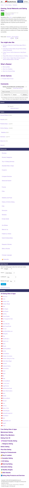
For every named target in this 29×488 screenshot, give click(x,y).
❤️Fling (3, 336)
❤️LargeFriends (5, 386)
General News (15, 36)
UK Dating (5, 461)
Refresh (25, 94)
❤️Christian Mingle (5, 304)
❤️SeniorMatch (4, 415)
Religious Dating (7, 444)
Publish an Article (6, 234)
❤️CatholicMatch (5, 353)
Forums (4, 187)
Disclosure (21, 484)
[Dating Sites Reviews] (10, 2)
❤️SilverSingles (4, 311)
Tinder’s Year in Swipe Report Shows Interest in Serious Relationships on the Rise (14, 58)
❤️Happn (3, 373)
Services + (5, 136)
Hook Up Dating (7, 464)
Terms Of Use (9, 484)
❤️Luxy (3, 321)
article (10, 17)
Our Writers (5, 225)
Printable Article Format (7, 78)
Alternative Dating (6, 467)
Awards (3, 119)
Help (2, 145)
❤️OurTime (4, 405)
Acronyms (4, 210)
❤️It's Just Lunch (5, 383)
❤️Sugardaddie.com (6, 420)
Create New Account (18, 88)
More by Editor (6, 67)
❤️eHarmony (4, 296)
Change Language (7, 255)
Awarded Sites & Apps (8, 166)
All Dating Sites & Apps (8, 294)
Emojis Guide (5, 219)
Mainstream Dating (7, 432)
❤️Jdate (3, 306)
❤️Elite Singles (4, 309)
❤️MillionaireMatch (5, 398)
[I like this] (11, 38)
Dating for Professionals (8, 452)
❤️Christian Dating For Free (7, 358)
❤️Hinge (3, 378)
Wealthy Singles (7, 470)
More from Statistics (7, 69)
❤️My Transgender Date (7, 319)
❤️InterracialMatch (5, 381)
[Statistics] (2, 15)
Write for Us (5, 229)
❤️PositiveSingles (5, 410)
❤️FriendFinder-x (5, 338)
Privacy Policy (16, 484)
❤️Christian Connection (6, 356)
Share (20, 1)
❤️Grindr (3, 371)
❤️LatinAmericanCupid (6, 388)
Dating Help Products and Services (13, 475)
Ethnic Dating (5, 447)
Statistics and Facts (7, 198)
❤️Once (3, 403)
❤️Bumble (3, 351)
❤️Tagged (3, 423)
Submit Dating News (7, 238)
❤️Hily (2, 376)
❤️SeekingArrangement (6, 413)
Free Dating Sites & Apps (9, 429)
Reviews (4, 153)
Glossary (4, 214)
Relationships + (6, 124)
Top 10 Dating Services (8, 161)
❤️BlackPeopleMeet (6, 348)
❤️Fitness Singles (5, 316)
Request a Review (7, 244)
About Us (4, 141)
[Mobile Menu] (1, 2)
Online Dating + (6, 128)
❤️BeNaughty (4, 333)
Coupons (4, 170)
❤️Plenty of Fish (5, 408)
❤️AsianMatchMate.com (7, 331)
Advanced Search (6, 180)
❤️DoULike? (4, 363)
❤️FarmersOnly (5, 368)
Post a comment (6, 91)
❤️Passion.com (4, 341)
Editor (12, 13)
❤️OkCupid (3, 400)
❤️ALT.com (3, 328)
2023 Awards (6, 473)
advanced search (14, 108)
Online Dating (8, 5)
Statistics (15, 5)
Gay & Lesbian (7, 455)
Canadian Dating (7, 458)
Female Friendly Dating (9, 441)
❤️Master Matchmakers (6, 391)
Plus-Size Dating (6, 449)
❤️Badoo (3, 343)
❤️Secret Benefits (5, 323)
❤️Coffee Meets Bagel (6, 361)
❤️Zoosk (3, 299)
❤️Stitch (3, 418)
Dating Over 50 (5, 438)
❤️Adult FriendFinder (6, 326)
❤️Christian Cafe (5, 301)
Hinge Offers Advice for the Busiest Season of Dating (15, 56)
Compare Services (7, 176)
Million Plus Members (7, 435)
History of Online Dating (8, 202)
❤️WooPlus (4, 314)
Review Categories (7, 157)
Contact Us (3, 484)
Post (26, 1)
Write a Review (6, 248)
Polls (3, 191)
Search (3, 284)
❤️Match (3, 393)
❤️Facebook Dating (5, 366)
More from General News (9, 71)
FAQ (3, 206)
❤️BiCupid (3, 346)
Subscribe (6, 259)
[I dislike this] (16, 38)
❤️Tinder (3, 425)
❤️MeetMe (3, 396)
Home (2, 5)
